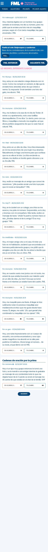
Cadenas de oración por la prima (19, 361)
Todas (5, 9)
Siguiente (24, 394)
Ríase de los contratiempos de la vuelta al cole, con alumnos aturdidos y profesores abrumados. (23, 52)
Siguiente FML (37, 63)
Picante (26, 9)
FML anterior (10, 63)
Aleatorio (15, 9)
